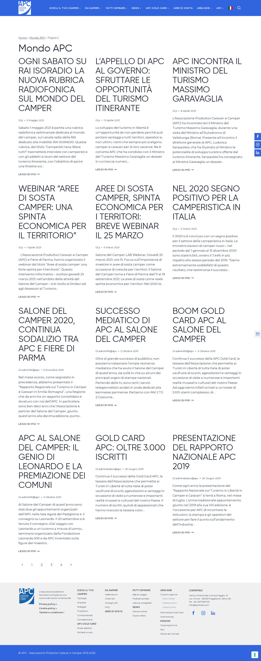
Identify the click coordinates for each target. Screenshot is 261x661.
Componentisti (85, 615)
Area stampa (167, 616)
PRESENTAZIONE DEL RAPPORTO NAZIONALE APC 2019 (204, 452)
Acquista (81, 602)
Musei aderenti (84, 628)
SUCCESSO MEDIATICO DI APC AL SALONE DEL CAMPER (126, 325)
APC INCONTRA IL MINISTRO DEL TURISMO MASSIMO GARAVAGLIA (207, 80)
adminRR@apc (31, 370)
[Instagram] (203, 613)
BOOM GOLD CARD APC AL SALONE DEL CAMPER (199, 325)
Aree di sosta (183, 8)
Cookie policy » (48, 608)
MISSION (165, 621)
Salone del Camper (170, 633)
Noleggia (81, 606)
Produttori (82, 611)
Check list (110, 598)
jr (22, 120)
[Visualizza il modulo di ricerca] (239, 8)
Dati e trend (168, 598)
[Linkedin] (213, 613)
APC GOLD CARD (86, 623)
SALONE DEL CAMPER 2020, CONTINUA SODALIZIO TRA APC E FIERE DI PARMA (48, 334)
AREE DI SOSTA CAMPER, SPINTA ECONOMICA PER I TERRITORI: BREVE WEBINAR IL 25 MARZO (129, 211)
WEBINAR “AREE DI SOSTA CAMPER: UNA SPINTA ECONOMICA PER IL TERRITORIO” (52, 211)
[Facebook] (193, 613)
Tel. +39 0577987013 (199, 601)
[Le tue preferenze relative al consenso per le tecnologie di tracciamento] (254, 654)
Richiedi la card (85, 632)
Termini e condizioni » (51, 612)
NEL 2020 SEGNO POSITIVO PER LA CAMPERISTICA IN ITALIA (207, 202)
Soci (162, 629)
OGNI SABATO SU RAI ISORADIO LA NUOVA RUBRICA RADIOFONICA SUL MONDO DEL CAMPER (52, 84)
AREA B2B (166, 590)
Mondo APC (37, 37)
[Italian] (230, 8)
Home (22, 37)
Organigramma (168, 625)
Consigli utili (111, 603)
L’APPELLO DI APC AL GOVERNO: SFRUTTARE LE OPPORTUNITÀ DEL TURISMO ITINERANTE (130, 84)
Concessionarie (84, 619)
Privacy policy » (48, 604)
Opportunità (169, 607)
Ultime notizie (140, 611)
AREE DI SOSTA (114, 611)
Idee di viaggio (140, 594)
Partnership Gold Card (171, 612)
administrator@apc (110, 469)
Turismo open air (169, 594)
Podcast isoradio (141, 598)
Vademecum (111, 594)
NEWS (136, 607)
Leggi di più (29, 174)
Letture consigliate (142, 603)
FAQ (107, 607)
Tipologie (81, 598)
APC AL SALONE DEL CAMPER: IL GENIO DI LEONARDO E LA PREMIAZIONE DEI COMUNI (51, 461)
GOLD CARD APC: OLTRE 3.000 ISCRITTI (130, 447)
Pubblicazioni (169, 603)
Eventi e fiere (139, 615)
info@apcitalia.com (199, 605)
